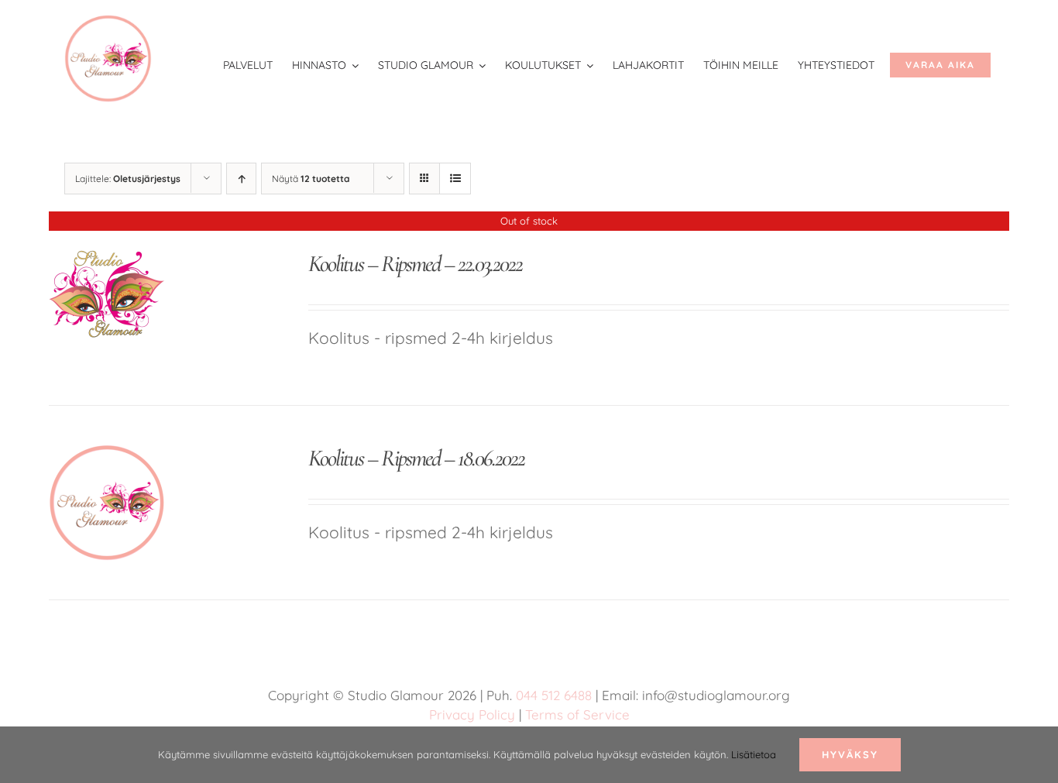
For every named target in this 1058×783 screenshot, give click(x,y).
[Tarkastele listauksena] (455, 178)
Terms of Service (577, 714)
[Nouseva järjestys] (241, 178)
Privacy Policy (472, 714)
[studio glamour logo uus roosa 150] (108, 22)
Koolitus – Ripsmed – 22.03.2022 (415, 263)
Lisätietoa (753, 754)
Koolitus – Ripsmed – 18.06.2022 (416, 458)
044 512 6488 (554, 695)
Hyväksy (850, 754)
